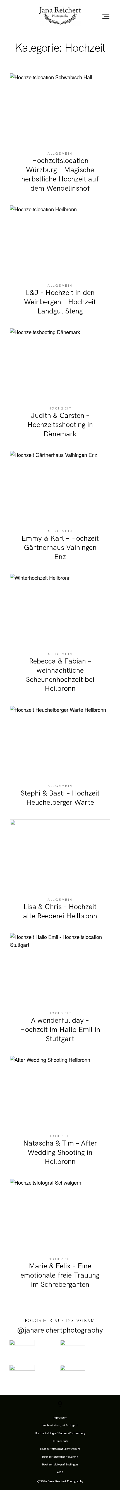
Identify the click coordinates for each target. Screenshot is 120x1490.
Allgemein (60, 153)
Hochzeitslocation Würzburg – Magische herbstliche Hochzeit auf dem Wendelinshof (60, 137)
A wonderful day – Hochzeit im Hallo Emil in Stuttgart (60, 992)
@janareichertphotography (60, 1330)
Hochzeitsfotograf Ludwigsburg (60, 1449)
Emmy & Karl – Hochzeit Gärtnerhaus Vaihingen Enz (60, 510)
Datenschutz (60, 1441)
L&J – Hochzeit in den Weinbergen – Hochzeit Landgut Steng (60, 264)
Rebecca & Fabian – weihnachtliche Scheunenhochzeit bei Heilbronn (60, 637)
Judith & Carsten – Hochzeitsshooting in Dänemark (60, 387)
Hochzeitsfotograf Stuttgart (60, 1425)
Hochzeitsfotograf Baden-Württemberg (60, 1433)
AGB (60, 1472)
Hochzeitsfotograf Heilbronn (60, 1456)
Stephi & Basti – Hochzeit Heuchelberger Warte (60, 760)
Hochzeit (60, 408)
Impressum (60, 1417)
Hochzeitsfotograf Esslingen (60, 1464)
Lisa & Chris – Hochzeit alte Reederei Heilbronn (60, 874)
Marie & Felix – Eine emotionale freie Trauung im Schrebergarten (60, 1238)
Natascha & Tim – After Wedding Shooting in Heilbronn (60, 1115)
